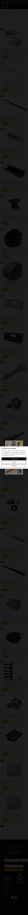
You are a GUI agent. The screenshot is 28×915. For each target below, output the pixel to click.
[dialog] (14, 457)
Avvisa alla (14, 465)
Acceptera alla (14, 458)
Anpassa (14, 462)
